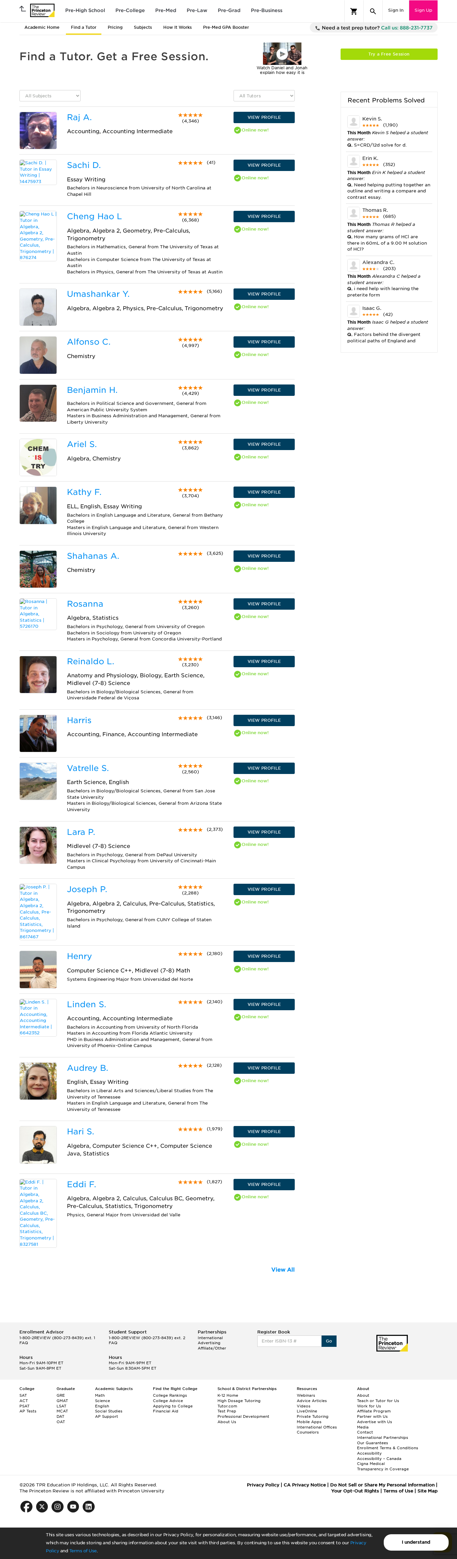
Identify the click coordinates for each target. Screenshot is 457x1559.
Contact (365, 1432)
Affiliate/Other (212, 1348)
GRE (61, 1395)
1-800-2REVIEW (57, 1337)
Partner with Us (372, 1416)
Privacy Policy (263, 1484)
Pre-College (130, 10)
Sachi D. (84, 165)
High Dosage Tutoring (239, 1400)
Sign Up (423, 10)
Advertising (209, 1342)
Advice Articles (312, 1400)
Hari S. (80, 1131)
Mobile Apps (309, 1421)
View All (283, 1270)
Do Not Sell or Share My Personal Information (382, 1484)
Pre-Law (197, 10)
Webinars (306, 1395)
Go (329, 1341)
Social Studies (108, 1411)
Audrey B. (87, 1068)
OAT (61, 1421)
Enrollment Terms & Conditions (387, 1448)
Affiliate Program (374, 1411)
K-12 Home (227, 1395)
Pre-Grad (229, 10)
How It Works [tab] (177, 27)
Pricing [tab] (115, 27)
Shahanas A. (93, 556)
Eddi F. (81, 1184)
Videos (303, 1406)
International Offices (317, 1427)
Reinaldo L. (90, 661)
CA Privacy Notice (305, 1484)
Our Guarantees (372, 1443)
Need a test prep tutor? (377, 27)
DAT (60, 1416)
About (363, 1395)
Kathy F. (84, 492)
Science (102, 1400)
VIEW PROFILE (264, 117)
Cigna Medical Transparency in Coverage (383, 1466)
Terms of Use (83, 1550)
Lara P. (81, 832)
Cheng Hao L (94, 216)
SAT (23, 1395)
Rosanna (85, 604)
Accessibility (369, 1453)
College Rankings (170, 1395)
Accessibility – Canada (379, 1458)
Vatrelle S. (88, 768)
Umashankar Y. (98, 294)
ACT (23, 1400)
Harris (79, 720)
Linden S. (86, 1004)
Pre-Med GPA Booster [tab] (226, 27)
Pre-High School (85, 10)
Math (100, 1395)
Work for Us (369, 1406)
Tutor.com (227, 1406)
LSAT (61, 1406)
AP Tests (27, 1411)
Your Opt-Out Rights (355, 1490)
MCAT (62, 1411)
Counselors (308, 1432)
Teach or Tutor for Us (378, 1400)
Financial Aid (165, 1411)
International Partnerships (382, 1437)
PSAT (24, 1406)
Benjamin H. (92, 390)
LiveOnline (307, 1411)
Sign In (395, 10)
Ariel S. (82, 444)
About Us (226, 1421)
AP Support (106, 1416)
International (210, 1337)
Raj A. (79, 117)
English (102, 1406)
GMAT (62, 1400)
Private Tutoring (313, 1416)
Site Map (428, 1490)
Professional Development (243, 1416)
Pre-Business (266, 10)
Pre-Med (165, 10)
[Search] (373, 11)
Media (363, 1427)
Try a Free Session (388, 54)
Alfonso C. (88, 342)
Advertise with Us (374, 1421)
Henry (79, 956)
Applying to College (173, 1406)
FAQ (23, 1342)
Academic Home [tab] (42, 27)
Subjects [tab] (143, 27)
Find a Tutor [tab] (83, 27)
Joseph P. (87, 889)
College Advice (168, 1400)
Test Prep (226, 1411)
